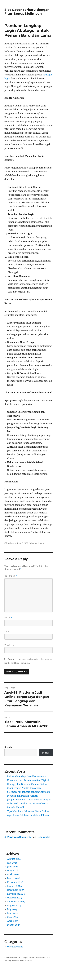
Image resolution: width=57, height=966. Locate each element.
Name (8, 618)
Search (8, 747)
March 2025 (13, 924)
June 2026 (12, 866)
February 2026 (15, 882)
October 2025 (14, 897)
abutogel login (37, 543)
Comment (10, 576)
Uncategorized (15, 946)
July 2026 (12, 862)
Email (8, 631)
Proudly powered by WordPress (18, 960)
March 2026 (13, 878)
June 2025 (12, 913)
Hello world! (43, 837)
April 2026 (13, 874)
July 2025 (12, 909)
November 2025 (16, 893)
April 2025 (13, 920)
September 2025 (16, 901)
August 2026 (14, 858)
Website (9, 645)
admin (11, 543)
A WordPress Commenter (18, 837)
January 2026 (14, 886)
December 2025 (15, 889)
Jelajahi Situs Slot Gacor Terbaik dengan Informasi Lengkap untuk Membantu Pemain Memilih (29, 803)
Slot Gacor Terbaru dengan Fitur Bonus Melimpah (27, 12)
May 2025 (12, 917)
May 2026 (12, 870)
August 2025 (14, 905)
